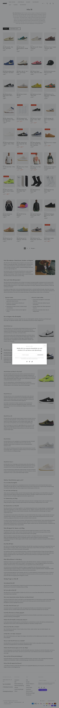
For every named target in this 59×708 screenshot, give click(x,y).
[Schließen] (45, 345)
